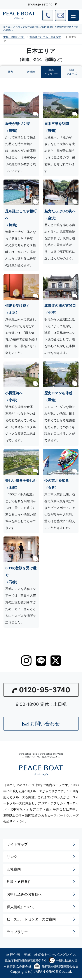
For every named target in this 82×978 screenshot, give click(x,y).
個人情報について (21, 907)
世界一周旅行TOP (13, 37)
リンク (12, 856)
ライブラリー (17, 932)
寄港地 (31, 71)
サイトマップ (17, 844)
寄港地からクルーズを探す (45, 37)
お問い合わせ (45, 723)
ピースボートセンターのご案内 (31, 919)
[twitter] (56, 660)
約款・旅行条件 (19, 881)
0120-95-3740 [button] (44, 690)
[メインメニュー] (73, 15)
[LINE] (41, 661)
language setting (39, 4)
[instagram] (26, 660)
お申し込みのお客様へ (24, 894)
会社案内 (14, 869)
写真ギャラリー (51, 71)
